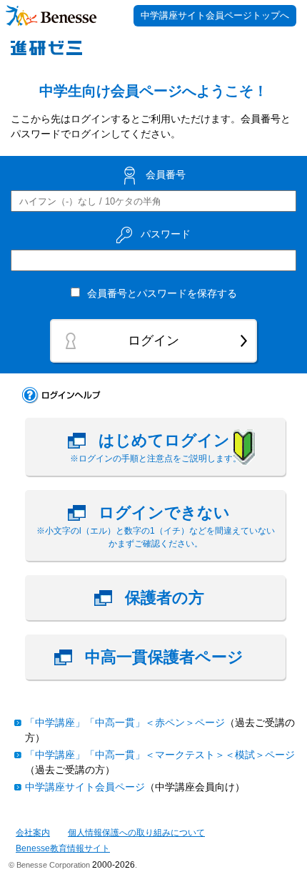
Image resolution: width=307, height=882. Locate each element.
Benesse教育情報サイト (63, 848)
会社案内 (33, 833)
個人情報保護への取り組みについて (136, 833)
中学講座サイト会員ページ (85, 787)
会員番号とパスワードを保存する (162, 293)
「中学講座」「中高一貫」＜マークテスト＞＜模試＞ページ (160, 754)
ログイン (153, 340)
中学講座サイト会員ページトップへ (215, 15)
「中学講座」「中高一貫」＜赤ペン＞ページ (125, 722)
